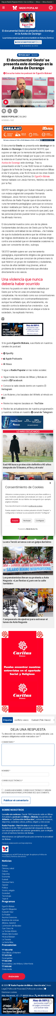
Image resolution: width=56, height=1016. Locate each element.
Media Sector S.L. (32, 529)
